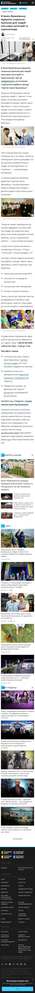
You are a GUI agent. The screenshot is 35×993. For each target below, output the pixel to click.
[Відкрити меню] (33, 2)
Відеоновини (6, 922)
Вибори (4, 889)
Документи (22, 940)
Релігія (20, 910)
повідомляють (8, 81)
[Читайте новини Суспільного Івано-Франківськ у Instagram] (6, 964)
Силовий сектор (7, 907)
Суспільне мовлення (5, 936)
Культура (21, 882)
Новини (4, 868)
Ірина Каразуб (10, 34)
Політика (4, 910)
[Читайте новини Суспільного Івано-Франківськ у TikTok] (24, 964)
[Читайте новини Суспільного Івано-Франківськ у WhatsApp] (21, 964)
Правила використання (24, 936)
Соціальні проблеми (7, 11)
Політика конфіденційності (8, 941)
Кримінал (4, 882)
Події (3, 879)
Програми (5, 945)
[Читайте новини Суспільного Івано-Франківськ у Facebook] (2, 964)
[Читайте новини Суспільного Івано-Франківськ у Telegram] (17, 964)
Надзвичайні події (25, 889)
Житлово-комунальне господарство (6, 897)
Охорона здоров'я (25, 892)
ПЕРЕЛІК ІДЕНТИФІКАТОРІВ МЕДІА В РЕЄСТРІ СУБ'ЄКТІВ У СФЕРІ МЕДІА (24, 948)
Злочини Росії (6, 914)
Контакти (4, 932)
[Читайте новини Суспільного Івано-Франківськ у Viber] (13, 964)
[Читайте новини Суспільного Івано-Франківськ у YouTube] (9, 964)
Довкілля (4, 892)
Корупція (21, 879)
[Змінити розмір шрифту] (33, 39)
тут (9, 439)
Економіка (5, 886)
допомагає (8, 392)
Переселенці (23, 8)
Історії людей (23, 907)
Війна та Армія (24, 919)
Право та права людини (7, 903)
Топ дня (21, 922)
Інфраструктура (24, 895)
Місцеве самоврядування (25, 903)
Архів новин (23, 932)
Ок (17, 989)
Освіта (20, 886)
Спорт (3, 919)
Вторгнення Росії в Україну (25, 869)
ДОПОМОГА (5, 8)
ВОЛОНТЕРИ (14, 8)
